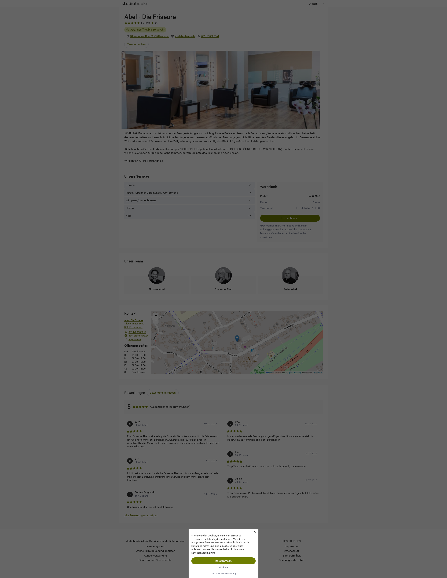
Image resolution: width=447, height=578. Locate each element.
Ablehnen (223, 567)
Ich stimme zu (223, 560)
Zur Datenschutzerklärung (223, 573)
